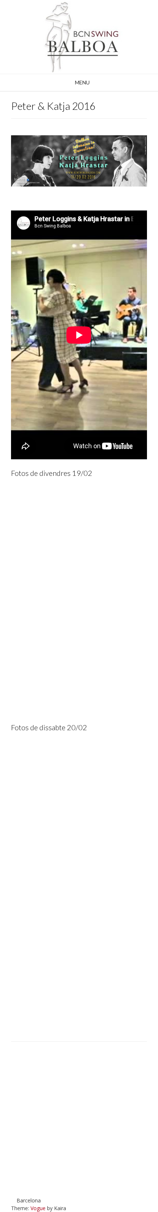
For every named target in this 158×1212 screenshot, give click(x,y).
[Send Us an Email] (23, 1185)
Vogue (38, 1208)
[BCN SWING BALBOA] (79, 36)
